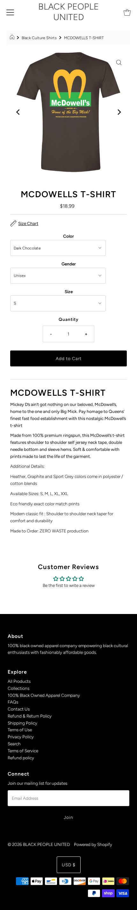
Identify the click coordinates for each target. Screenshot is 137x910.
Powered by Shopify (93, 844)
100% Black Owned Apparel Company (44, 695)
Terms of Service (23, 750)
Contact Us (19, 708)
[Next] (119, 112)
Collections (18, 688)
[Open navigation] (10, 12)
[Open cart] (127, 12)
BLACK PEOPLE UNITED (68, 11)
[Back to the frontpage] (13, 38)
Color (68, 236)
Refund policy (21, 757)
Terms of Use (20, 729)
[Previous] (18, 112)
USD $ (69, 864)
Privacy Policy (21, 736)
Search (14, 743)
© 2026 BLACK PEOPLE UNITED (39, 844)
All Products (19, 681)
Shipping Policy (22, 723)
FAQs (13, 701)
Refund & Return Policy (30, 716)
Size (69, 291)
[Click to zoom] (119, 62)
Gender (68, 263)
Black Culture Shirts (39, 37)
